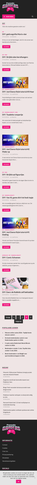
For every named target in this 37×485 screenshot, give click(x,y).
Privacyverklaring (7, 454)
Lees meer (5, 46)
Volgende (19, 321)
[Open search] (32, 16)
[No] (35, 478)
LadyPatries (15, 94)
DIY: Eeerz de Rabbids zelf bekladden (17, 292)
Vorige (8, 317)
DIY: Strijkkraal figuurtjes (13, 174)
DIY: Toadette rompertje (12, 114)
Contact (4, 445)
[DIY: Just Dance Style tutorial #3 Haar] (18, 83)
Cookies (4, 448)
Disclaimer (5, 458)
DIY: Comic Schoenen (11, 257)
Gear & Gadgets (9, 290)
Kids (6, 54)
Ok (18, 481)
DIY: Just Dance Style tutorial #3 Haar (18, 92)
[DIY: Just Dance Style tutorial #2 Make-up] (18, 140)
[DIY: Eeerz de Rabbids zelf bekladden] (18, 283)
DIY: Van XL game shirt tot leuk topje (17, 197)
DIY (3, 31)
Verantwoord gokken (8, 461)
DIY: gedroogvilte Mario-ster (14, 34)
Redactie (14, 36)
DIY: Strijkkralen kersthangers (15, 57)
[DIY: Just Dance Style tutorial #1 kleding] (18, 223)
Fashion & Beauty (9, 89)
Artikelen (5, 255)
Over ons (5, 451)
